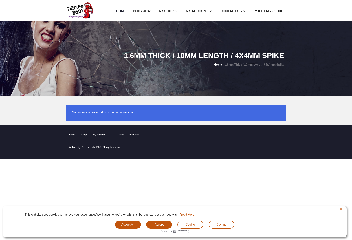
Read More (187, 214)
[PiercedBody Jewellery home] (80, 18)
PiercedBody (88, 147)
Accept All (127, 224)
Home (121, 11)
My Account (197, 11)
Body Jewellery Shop (153, 11)
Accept (159, 224)
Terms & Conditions (128, 134)
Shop (84, 134)
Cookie (190, 224)
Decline (221, 224)
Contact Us (231, 11)
